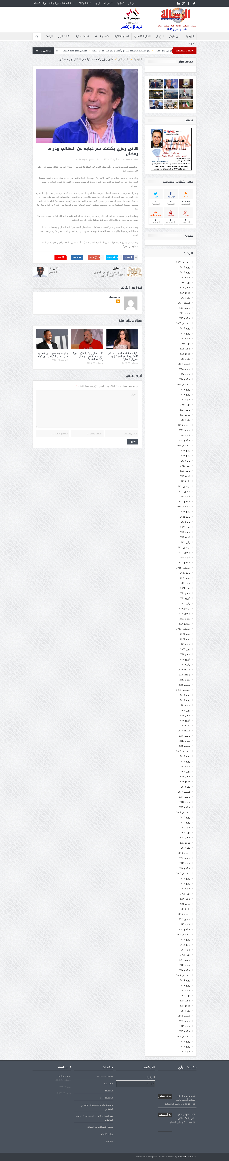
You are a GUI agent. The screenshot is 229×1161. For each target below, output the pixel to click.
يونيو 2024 (185, 394)
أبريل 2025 (185, 344)
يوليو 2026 (185, 267)
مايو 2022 (185, 522)
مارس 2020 (185, 654)
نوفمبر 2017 (184, 797)
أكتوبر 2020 (185, 619)
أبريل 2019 (185, 710)
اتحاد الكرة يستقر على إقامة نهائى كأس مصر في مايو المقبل (176, 1103)
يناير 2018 (185, 787)
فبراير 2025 (185, 354)
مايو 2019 (185, 705)
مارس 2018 (185, 777)
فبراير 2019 (185, 720)
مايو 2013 (185, 1052)
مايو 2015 (185, 950)
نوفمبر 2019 (184, 675)
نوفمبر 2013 (184, 1021)
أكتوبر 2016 (185, 863)
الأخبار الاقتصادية (142, 36)
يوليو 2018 (185, 756)
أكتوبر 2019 (185, 680)
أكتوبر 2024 (185, 374)
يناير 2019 (185, 726)
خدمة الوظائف (85, 3)
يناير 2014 (185, 1011)
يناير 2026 (185, 298)
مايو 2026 (185, 277)
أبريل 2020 (185, 649)
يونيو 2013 (185, 1046)
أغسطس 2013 (183, 1036)
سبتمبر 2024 (184, 379)
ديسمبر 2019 (184, 670)
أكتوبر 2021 (185, 557)
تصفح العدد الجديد (103, 3)
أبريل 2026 (185, 282)
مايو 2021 (185, 583)
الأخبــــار (160, 36)
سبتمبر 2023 (184, 440)
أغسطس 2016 (183, 873)
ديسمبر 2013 (184, 1016)
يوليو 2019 (185, 695)
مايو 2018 (185, 766)
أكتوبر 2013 (185, 1026)
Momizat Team (184, 1157)
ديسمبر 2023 (184, 425)
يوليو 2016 (185, 878)
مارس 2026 (185, 287)
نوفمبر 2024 (184, 369)
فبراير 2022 (185, 537)
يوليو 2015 (185, 939)
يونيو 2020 (185, 639)
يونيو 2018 (185, 761)
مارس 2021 (185, 593)
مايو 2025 (185, 338)
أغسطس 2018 (183, 751)
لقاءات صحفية (82, 36)
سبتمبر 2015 (184, 929)
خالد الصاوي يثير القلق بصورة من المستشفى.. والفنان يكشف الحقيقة (88, 356)
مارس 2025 (185, 349)
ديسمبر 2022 (184, 486)
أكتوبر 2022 (185, 496)
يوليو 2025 (185, 328)
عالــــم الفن (94, 159)
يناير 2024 (185, 420)
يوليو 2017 (185, 817)
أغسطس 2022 (183, 506)
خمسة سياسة (64, 1076)
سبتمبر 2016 (184, 868)
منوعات (190, 43)
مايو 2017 (185, 827)
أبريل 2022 (185, 527)
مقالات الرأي (64, 36)
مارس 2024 (185, 410)
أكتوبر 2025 (185, 313)
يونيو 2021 (185, 578)
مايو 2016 (185, 888)
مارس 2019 (185, 715)
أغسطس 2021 (183, 568)
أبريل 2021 (185, 588)
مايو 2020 (185, 644)
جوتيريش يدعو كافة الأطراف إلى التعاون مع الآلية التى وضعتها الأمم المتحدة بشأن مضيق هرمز (82, 51)
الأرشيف (150, 1077)
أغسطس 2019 (183, 690)
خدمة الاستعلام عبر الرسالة (62, 3)
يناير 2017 (185, 848)
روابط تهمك (40, 3)
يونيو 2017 (185, 822)
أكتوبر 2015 (185, 924)
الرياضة (49, 36)
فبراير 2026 (185, 293)
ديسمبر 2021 (184, 547)
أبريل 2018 (185, 771)
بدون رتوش (174, 36)
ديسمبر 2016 (184, 853)
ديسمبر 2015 (184, 914)
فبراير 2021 (185, 598)
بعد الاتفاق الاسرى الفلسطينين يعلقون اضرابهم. (94, 1118)
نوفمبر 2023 (184, 430)
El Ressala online (105, 1076)
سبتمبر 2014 (184, 970)
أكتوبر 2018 (185, 741)
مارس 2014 (185, 1001)
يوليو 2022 (185, 512)
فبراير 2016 (185, 904)
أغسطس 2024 (183, 384)
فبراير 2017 (185, 843)
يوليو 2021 (185, 573)
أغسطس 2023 (183, 445)
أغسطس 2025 (183, 323)
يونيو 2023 (185, 456)
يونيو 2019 (185, 700)
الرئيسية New (106, 1098)
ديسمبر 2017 (184, 792)
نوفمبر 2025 (184, 308)
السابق (117, 268)
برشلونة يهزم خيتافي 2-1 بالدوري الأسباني (97, 1107)
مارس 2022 (185, 532)
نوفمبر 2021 (184, 552)
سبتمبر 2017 (184, 807)
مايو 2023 (185, 461)
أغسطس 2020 (183, 629)
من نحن (131, 3)
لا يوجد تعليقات (81, 159)
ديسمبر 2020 (184, 608)
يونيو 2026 (185, 272)
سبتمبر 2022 (184, 501)
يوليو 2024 (185, 389)
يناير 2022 (185, 542)
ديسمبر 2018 (184, 731)
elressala (127, 159)
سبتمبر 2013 (184, 1031)
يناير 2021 (185, 603)
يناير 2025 (185, 359)
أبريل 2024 (185, 405)
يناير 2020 (185, 664)
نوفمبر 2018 (184, 736)
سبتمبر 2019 (184, 685)
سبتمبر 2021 (184, 562)
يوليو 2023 (185, 451)
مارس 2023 (185, 471)
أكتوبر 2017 (185, 802)
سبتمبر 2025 (184, 318)
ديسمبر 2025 (184, 303)
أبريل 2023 (185, 466)
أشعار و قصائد (102, 36)
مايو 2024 (185, 400)
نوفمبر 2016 (184, 858)
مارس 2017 (185, 838)
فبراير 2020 (185, 659)
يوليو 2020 (185, 634)
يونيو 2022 (185, 517)
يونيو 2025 (185, 333)
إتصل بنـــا (120, 3)
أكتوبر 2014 (185, 965)
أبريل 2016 (185, 894)
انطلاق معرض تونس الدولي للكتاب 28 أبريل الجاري (109, 274)
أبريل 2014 (185, 996)
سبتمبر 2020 (184, 624)
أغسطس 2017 (183, 812)
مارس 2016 (185, 899)
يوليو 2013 (185, 1041)
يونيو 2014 (185, 985)
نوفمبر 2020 (184, 613)
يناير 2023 (185, 481)
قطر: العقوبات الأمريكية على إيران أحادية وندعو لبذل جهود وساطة (158, 51)
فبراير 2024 (185, 415)
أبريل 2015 (185, 955)
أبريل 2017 (185, 832)
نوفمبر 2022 (184, 491)
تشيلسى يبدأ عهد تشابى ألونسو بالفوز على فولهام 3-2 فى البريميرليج (176, 1085)
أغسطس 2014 (183, 975)
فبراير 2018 (185, 782)
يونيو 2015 (185, 945)
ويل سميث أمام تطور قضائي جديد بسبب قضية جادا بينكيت (53, 355)
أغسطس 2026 (183, 262)
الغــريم (53, 272)
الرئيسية (190, 36)
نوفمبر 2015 (184, 919)
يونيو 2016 (185, 883)
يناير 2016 (185, 909)
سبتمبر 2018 (184, 746)
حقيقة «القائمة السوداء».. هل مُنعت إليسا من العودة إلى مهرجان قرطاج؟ (123, 356)
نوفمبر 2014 (184, 960)
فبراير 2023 (185, 476)
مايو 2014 (185, 990)
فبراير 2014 (185, 1006)
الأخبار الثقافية (121, 36)
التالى (56, 268)
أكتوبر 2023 (185, 435)
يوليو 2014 (185, 980)
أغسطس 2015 (183, 934)
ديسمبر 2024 (184, 364)
